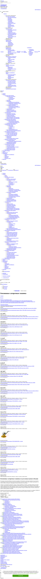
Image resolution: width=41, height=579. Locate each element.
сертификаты (2, 556)
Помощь (1, 560)
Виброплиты (9, 136)
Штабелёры (9, 101)
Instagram (5, 287)
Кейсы (6, 155)
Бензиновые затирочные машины (15, 141)
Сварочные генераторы (11, 116)
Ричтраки (8, 100)
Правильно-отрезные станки (12, 132)
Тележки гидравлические (11, 110)
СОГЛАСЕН (20, 575)
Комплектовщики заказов (11, 111)
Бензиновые (11, 99)
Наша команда (5, 152)
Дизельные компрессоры (11, 120)
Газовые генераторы (10, 115)
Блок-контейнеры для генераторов (13, 117)
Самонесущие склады (11, 147)
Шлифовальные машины (11, 143)
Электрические (12, 98)
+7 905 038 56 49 (3, 4)
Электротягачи (9, 108)
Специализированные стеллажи (13, 146)
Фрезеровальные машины (11, 142)
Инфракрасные (11, 128)
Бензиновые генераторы (11, 114)
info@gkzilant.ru (3, 5)
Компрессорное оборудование (10, 119)
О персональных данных (5, 559)
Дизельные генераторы (11, 113)
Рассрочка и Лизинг (6, 150)
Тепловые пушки (12, 223)
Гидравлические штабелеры (14, 102)
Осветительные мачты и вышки (12, 138)
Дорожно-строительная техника (11, 135)
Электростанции (8, 112)
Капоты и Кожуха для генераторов (13, 118)
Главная (4, 93)
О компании (5, 153)
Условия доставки (3, 562)
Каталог (4, 94)
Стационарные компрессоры (14, 122)
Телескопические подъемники (14, 106)
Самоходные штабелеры (13, 104)
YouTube (5, 288)
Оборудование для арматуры (10, 131)
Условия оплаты (3, 561)
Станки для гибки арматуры (12, 133)
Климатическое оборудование (10, 124)
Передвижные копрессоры (14, 121)
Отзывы (1, 558)
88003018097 (17, 290)
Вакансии (6, 157)
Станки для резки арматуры (12, 134)
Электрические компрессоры (12, 123)
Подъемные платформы (13, 194)
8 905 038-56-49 (9, 564)
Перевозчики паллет (10, 109)
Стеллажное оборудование (12, 252)
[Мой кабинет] (2, 12)
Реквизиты (7, 156)
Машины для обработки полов (10, 139)
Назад (6, 175)
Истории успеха (8, 158)
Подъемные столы (12, 107)
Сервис (4, 151)
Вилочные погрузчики (11, 96)
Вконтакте (6, 286)
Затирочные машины (11, 140)
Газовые (10, 127)
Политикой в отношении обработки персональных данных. (27, 573)
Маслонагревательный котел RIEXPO (14, 130)
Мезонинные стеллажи (11, 148)
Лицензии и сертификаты (9, 154)
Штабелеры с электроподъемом (14, 103)
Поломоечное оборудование (10, 149)
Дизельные (11, 97)
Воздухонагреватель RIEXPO (12, 129)
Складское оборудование (9, 95)
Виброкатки (9, 137)
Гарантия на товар (3, 563)
